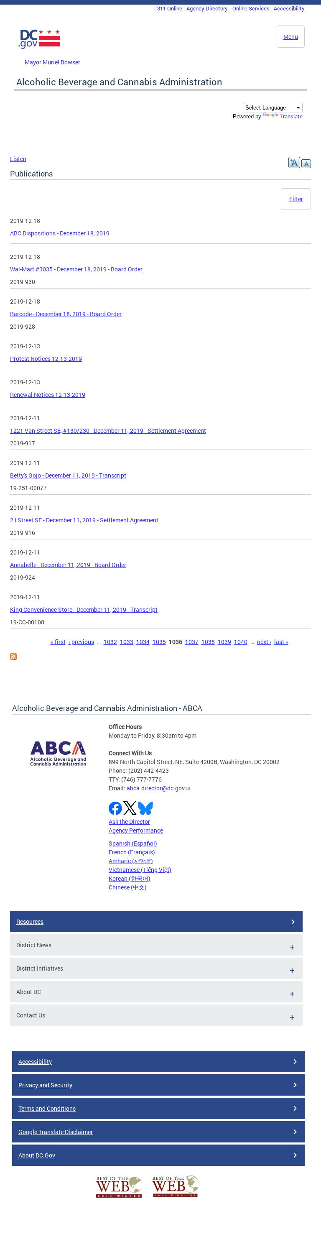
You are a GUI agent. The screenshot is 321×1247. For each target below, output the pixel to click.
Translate (291, 116)
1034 (143, 642)
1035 (159, 642)
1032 (110, 642)
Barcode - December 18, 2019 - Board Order (66, 314)
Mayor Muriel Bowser (52, 62)
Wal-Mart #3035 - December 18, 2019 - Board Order (76, 269)
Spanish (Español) (133, 843)
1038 (208, 642)
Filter (296, 199)
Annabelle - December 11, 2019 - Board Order (68, 565)
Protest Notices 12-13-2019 (46, 359)
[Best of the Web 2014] (119, 1198)
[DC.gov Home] (39, 47)
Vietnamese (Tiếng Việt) (140, 870)
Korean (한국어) (129, 878)
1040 (240, 642)
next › (264, 642)
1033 (126, 642)
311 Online (169, 8)
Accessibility (289, 8)
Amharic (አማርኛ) (131, 861)
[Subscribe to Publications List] (13, 658)
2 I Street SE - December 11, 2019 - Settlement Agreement (84, 520)
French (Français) (132, 852)
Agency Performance (136, 830)
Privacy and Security (45, 1085)
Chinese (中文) (128, 887)
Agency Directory (207, 8)
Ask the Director (129, 821)
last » (281, 642)
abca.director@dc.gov (156, 788)
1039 (224, 642)
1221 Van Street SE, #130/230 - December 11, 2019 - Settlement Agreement (108, 430)
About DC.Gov (36, 1155)
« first (58, 642)
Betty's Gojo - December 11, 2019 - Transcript (68, 475)
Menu (290, 37)
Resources (29, 921)
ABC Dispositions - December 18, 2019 (60, 233)
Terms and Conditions (47, 1108)
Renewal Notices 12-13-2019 (47, 395)
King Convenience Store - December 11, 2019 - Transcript (84, 609)
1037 (192, 642)
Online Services (251, 8)
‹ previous (81, 642)
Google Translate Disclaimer (55, 1132)
